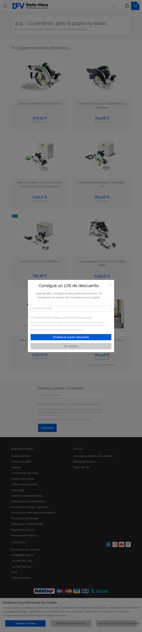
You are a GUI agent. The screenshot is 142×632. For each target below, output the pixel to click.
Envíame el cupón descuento (71, 337)
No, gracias (71, 346)
